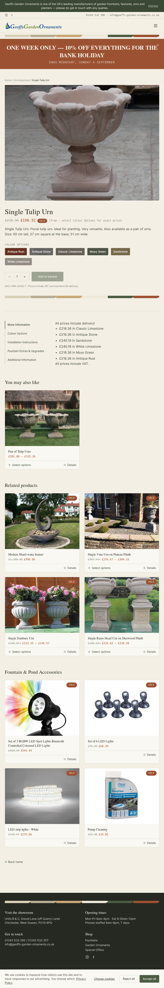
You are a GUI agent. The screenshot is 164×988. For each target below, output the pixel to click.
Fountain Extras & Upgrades (26, 351)
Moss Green (98, 251)
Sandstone (120, 251)
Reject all (129, 978)
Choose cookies (104, 978)
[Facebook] (12, 15)
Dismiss (153, 6)
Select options (21, 465)
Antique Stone (41, 251)
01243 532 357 (38, 940)
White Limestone (18, 261)
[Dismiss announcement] (158, 45)
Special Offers (94, 949)
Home (8, 80)
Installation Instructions (23, 342)
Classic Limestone (70, 251)
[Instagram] (6, 15)
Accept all (149, 978)
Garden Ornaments (97, 945)
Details (71, 465)
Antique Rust (15, 251)
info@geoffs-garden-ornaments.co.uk (134, 15)
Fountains (91, 940)
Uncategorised (21, 80)
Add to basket (47, 276)
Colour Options (17, 333)
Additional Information (22, 359)
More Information (19, 324)
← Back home (14, 861)
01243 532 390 (95, 15)
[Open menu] (155, 25)
